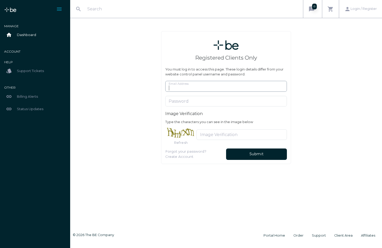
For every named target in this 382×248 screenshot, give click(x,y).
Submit (256, 154)
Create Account (179, 156)
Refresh (181, 142)
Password (179, 101)
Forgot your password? (185, 151)
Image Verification (184, 113)
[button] (312, 9)
